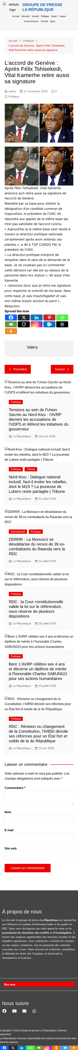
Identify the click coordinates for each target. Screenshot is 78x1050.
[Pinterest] (49, 317)
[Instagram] (37, 324)
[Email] (11, 324)
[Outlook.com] (49, 324)
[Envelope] (24, 1011)
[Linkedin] (37, 317)
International (18, 531)
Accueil (15, 16)
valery (12, 91)
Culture (62, 16)
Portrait (44, 21)
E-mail (9, 830)
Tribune (31, 469)
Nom (8, 812)
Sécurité (25, 16)
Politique (45, 16)
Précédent (20, 369)
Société (35, 16)
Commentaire (15, 787)
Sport (52, 21)
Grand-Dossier (31, 21)
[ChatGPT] (62, 324)
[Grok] (24, 324)
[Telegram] (65, 1048)
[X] (24, 317)
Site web (11, 848)
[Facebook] (11, 317)
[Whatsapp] (62, 317)
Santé (54, 16)
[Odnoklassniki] (56, 1048)
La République (22, 436)
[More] (11, 331)
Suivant (60, 369)
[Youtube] (14, 1011)
